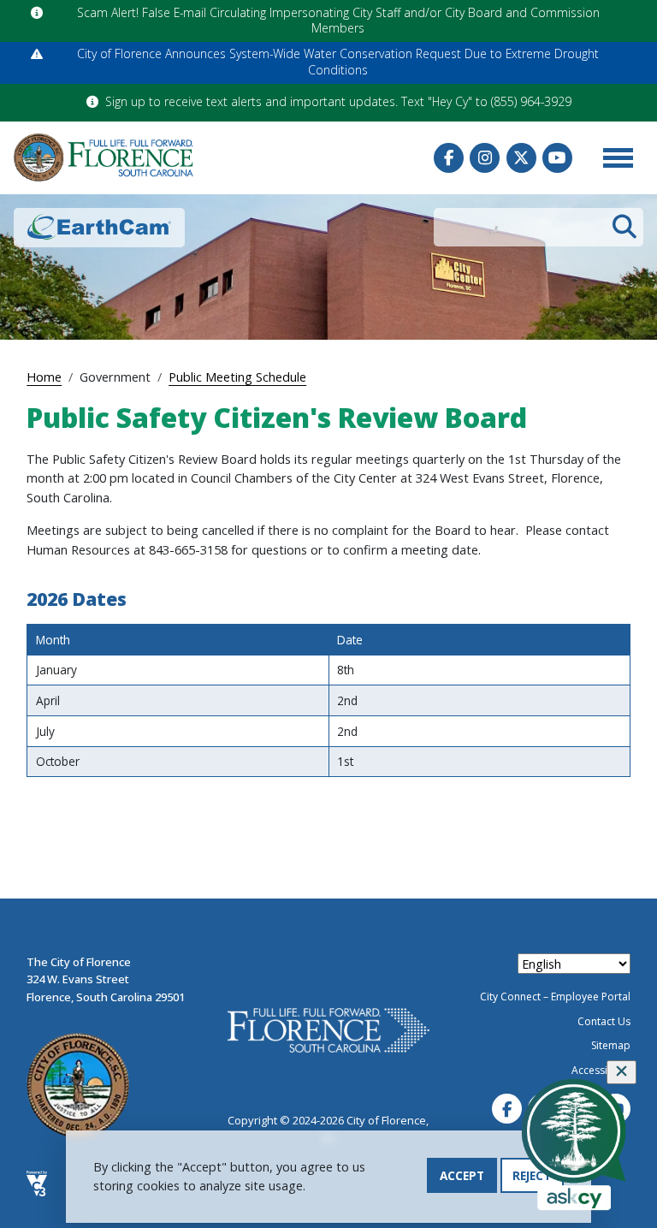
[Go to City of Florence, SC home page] (103, 157)
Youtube (557, 158)
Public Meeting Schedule (237, 376)
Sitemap (610, 1045)
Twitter (521, 158)
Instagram (485, 158)
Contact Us (603, 1021)
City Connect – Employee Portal (555, 996)
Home (44, 376)
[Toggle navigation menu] (617, 157)
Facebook (449, 158)
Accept (462, 1175)
